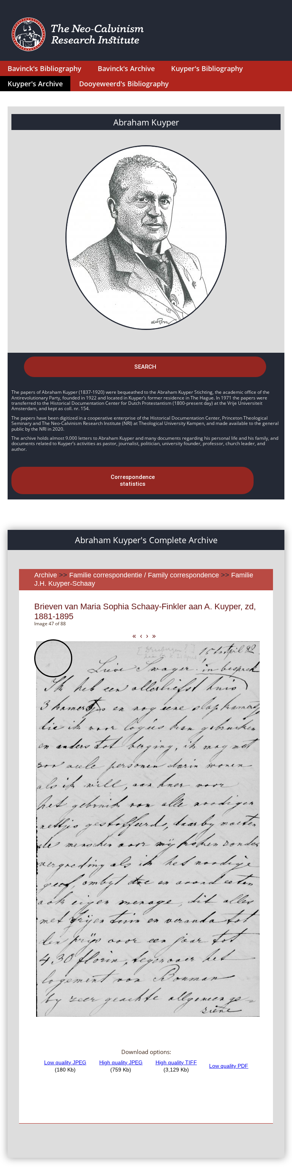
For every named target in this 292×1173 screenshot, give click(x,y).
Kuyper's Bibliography (207, 68)
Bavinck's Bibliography (44, 68)
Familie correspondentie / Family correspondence (144, 575)
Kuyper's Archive (35, 83)
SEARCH (145, 366)
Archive (45, 575)
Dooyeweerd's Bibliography (124, 83)
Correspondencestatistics (133, 480)
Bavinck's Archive (126, 68)
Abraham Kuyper (146, 122)
